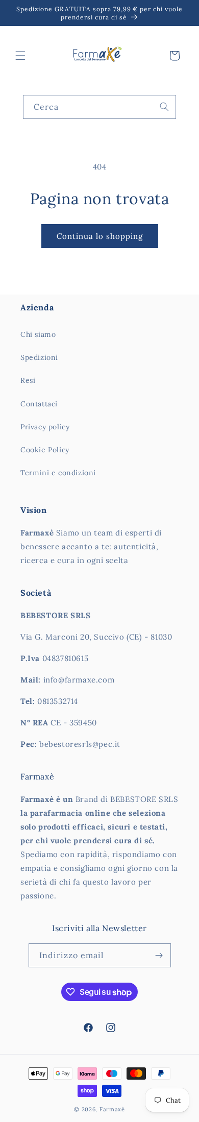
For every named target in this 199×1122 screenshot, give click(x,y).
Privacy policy (44, 426)
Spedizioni (39, 357)
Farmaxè (112, 1109)
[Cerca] (164, 106)
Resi (27, 380)
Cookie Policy (44, 449)
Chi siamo (38, 334)
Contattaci (39, 403)
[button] (20, 55)
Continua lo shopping (100, 236)
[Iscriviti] (159, 955)
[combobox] (99, 106)
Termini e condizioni (58, 472)
